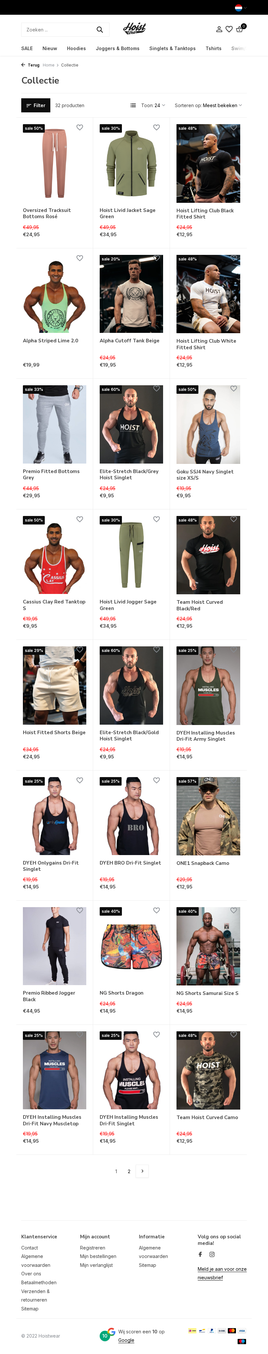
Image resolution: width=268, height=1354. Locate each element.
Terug (33, 65)
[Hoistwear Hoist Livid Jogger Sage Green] (131, 555)
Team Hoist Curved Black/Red (199, 605)
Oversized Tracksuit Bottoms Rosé (47, 213)
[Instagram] (212, 1255)
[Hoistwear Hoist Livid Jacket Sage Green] (131, 163)
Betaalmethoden (39, 1282)
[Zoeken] (100, 29)
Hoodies (76, 48)
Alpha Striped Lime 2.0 (50, 341)
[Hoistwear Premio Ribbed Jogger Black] (54, 946)
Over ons (31, 1273)
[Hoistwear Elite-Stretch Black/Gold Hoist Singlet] (131, 685)
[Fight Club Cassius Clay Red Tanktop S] (54, 555)
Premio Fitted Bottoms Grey (51, 474)
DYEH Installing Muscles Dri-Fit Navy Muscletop (52, 1120)
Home (49, 65)
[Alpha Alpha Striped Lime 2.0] (54, 294)
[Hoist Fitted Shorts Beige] (54, 685)
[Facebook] (200, 1255)
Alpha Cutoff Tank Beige (129, 341)
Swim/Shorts (246, 48)
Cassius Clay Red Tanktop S (54, 605)
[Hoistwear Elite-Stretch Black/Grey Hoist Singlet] (131, 424)
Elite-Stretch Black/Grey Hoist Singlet (129, 474)
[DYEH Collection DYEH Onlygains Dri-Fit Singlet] (54, 816)
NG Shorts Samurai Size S (207, 993)
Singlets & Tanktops (172, 48)
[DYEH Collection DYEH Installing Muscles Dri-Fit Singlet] (131, 1070)
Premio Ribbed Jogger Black (49, 996)
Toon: (147, 105)
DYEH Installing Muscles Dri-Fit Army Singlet (205, 736)
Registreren (92, 1247)
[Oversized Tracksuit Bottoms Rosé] (54, 163)
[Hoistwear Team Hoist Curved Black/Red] (208, 555)
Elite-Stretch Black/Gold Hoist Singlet (129, 736)
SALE (27, 48)
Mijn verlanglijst (96, 1265)
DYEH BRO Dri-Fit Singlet (130, 863)
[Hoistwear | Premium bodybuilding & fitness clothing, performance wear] (134, 29)
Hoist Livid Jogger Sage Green (128, 605)
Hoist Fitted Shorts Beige (54, 733)
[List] (133, 105)
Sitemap (30, 1308)
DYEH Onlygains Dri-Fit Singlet (51, 866)
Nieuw (49, 48)
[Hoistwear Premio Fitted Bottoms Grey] (54, 424)
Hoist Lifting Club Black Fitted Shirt (205, 214)
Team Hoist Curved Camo (207, 1118)
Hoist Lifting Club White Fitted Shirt (206, 344)
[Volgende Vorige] (142, 1171)
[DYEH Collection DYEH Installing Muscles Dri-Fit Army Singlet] (208, 685)
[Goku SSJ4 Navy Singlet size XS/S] (208, 424)
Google (126, 1340)
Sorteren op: (188, 105)
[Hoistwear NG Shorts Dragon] (131, 946)
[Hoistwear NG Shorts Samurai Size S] (208, 946)
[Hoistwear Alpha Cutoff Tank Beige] (131, 294)
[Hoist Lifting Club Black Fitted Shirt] (208, 163)
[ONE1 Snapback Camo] (208, 816)
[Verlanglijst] (229, 29)
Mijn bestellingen (98, 1256)
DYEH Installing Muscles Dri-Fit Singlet (129, 1120)
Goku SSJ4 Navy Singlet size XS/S (205, 475)
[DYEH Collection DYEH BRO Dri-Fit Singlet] (131, 816)
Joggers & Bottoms (118, 48)
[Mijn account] (219, 29)
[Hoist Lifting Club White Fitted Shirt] (208, 294)
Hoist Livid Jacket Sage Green (128, 213)
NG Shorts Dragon (121, 993)
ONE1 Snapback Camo (202, 863)
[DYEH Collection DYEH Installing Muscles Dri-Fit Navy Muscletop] (54, 1070)
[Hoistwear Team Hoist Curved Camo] (208, 1070)
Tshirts (214, 48)
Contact (29, 1247)
